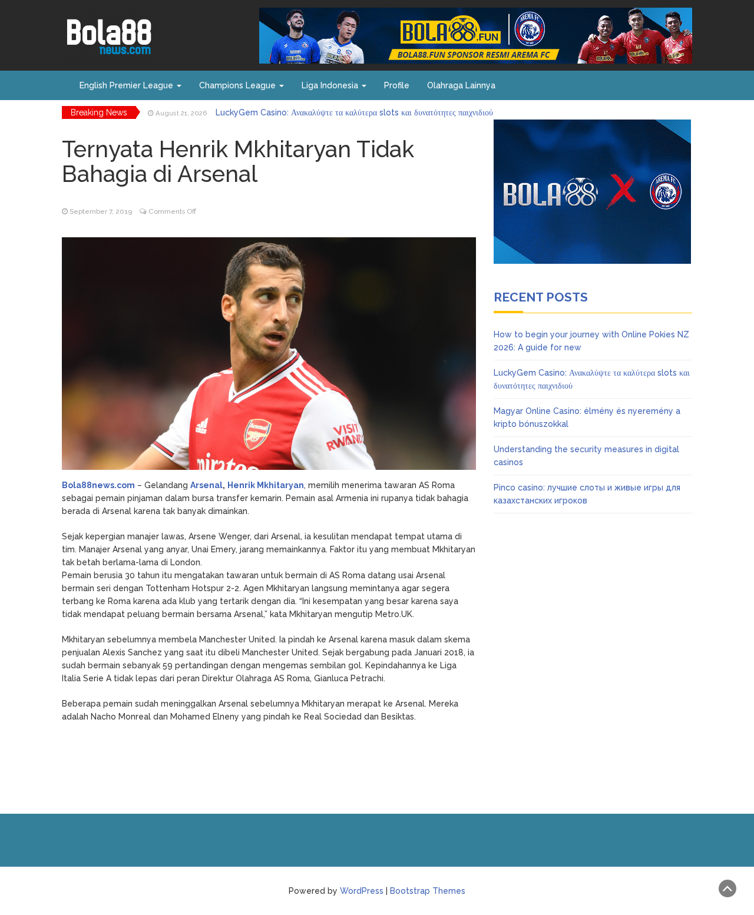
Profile (396, 85)
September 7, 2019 (101, 211)
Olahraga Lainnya (461, 85)
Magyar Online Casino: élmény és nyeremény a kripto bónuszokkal (347, 116)
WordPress (361, 891)
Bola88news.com (98, 485)
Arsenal (206, 485)
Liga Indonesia (331, 85)
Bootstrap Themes (427, 891)
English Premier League (128, 85)
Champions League (238, 85)
